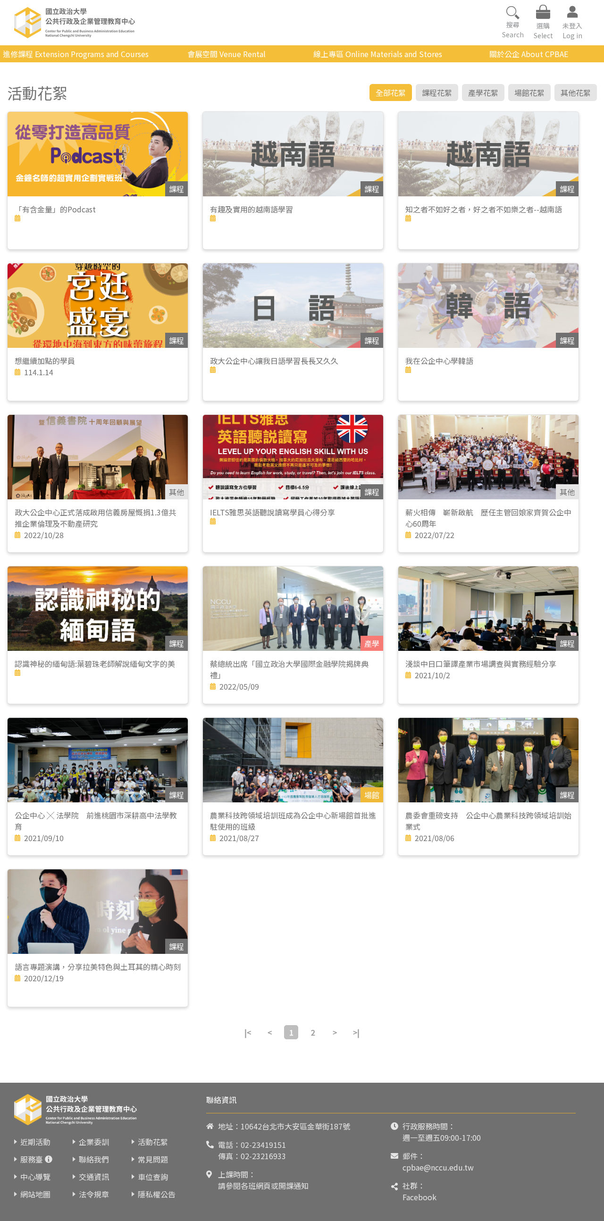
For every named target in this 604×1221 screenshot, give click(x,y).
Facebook (419, 1197)
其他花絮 (576, 92)
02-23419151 (263, 1144)
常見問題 (153, 1159)
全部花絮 (391, 92)
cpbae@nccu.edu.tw (438, 1167)
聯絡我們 (94, 1159)
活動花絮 (153, 1141)
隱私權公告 (157, 1194)
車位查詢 (153, 1176)
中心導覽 (35, 1176)
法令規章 (94, 1194)
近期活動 (35, 1141)
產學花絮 (483, 92)
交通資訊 (94, 1176)
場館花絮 (529, 92)
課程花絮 (437, 92)
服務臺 (31, 1159)
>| (356, 1032)
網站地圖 (35, 1194)
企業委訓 (94, 1141)
